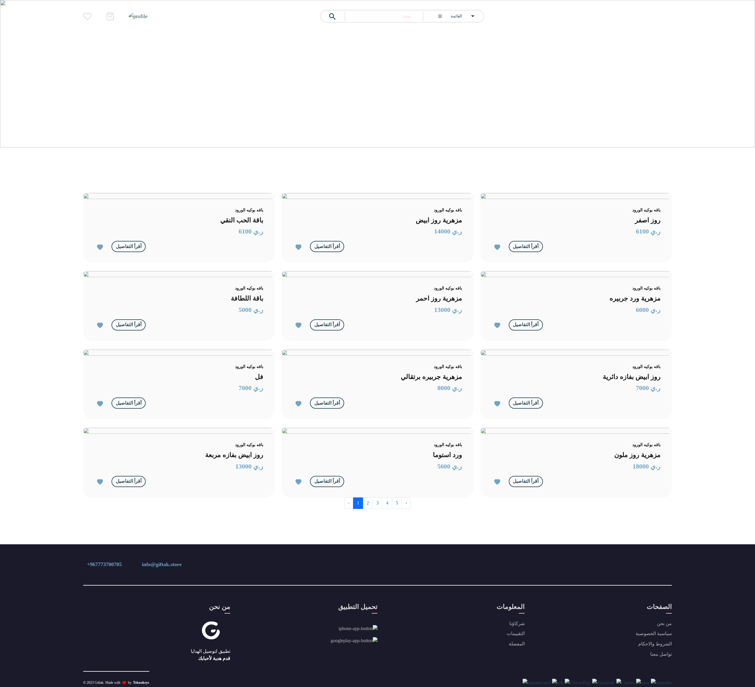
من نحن (664, 623)
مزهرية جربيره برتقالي (431, 376)
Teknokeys (141, 683)
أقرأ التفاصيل (129, 246)
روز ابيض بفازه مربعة (234, 454)
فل (259, 376)
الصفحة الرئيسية (627, 135)
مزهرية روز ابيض (439, 220)
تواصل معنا (661, 654)
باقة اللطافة (247, 298)
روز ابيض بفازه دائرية (632, 376)
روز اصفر (648, 220)
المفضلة (517, 643)
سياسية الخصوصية (654, 633)
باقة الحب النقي (241, 220)
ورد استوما (447, 454)
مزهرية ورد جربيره (635, 298)
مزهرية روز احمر (439, 298)
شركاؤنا (517, 623)
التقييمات (516, 633)
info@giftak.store (162, 564)
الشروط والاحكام (655, 643)
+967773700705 (104, 564)
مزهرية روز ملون (637, 454)
